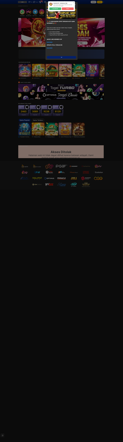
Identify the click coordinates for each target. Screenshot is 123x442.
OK (61, 57)
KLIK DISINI (49, 42)
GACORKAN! (55, 8)
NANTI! (67, 8)
